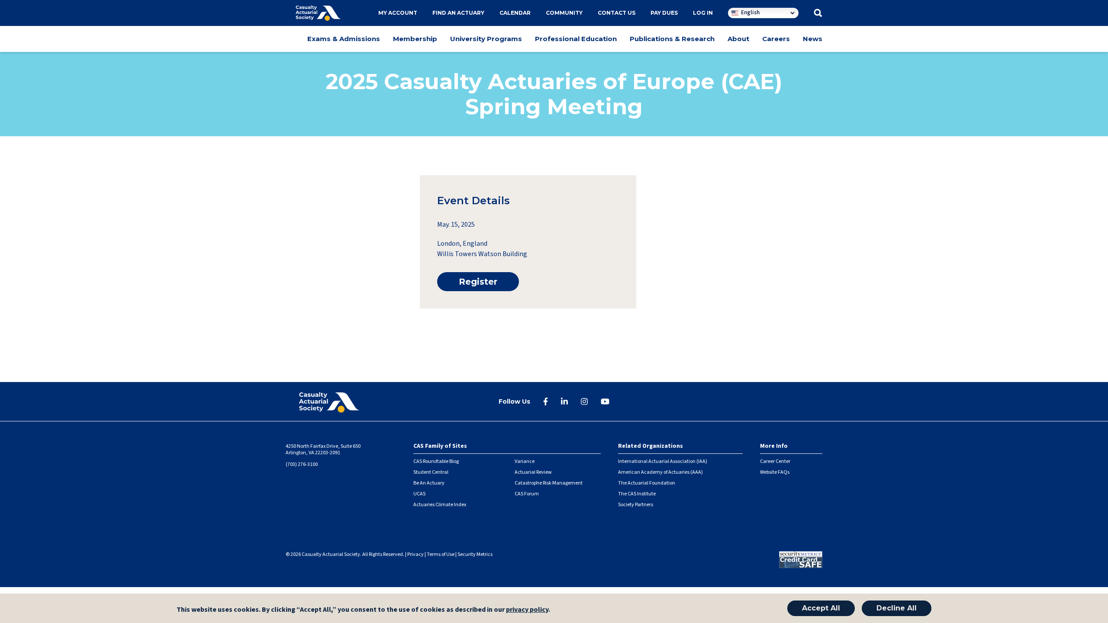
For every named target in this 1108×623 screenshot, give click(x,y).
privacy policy (527, 609)
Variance (525, 461)
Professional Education (576, 39)
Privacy (415, 554)
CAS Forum (527, 494)
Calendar (515, 13)
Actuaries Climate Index (439, 504)
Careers (776, 39)
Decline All (896, 608)
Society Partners (635, 504)
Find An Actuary (458, 13)
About (738, 39)
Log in (703, 13)
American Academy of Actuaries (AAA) (660, 472)
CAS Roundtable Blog (436, 461)
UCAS (419, 494)
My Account (397, 13)
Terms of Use (440, 554)
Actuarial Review (533, 472)
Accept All (821, 608)
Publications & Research (672, 39)
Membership (415, 39)
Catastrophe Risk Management (549, 483)
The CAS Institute (637, 494)
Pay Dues (664, 13)
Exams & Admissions (343, 39)
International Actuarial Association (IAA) (662, 461)
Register (478, 281)
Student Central (430, 472)
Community (564, 13)
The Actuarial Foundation (646, 483)
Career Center (775, 461)
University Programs (486, 39)
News (812, 39)
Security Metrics (475, 554)
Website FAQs (774, 472)
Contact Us (616, 13)
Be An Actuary (428, 483)
